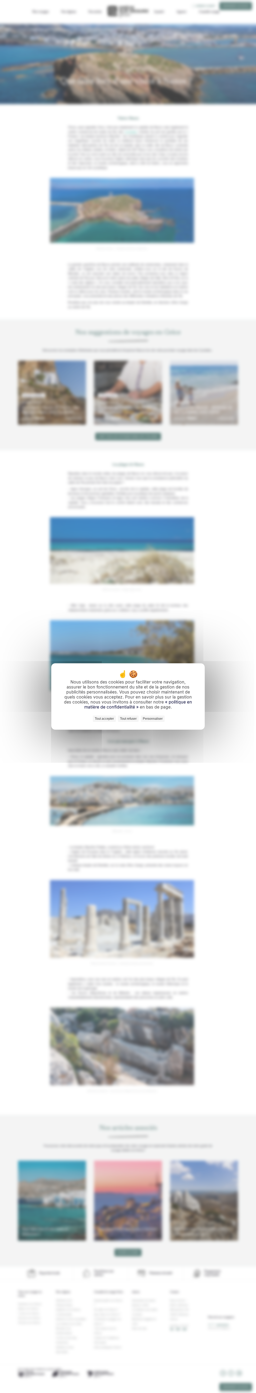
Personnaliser (153, 718)
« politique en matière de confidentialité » (138, 705)
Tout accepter (104, 718)
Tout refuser (128, 718)
